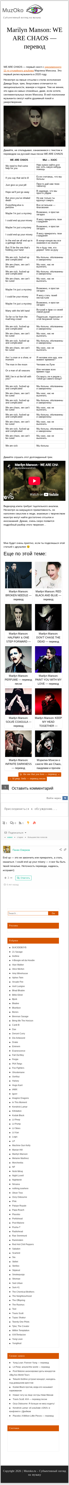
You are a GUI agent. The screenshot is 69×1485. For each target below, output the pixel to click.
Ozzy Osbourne (19, 1197)
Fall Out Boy (18, 1055)
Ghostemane (18, 1072)
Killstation (17, 1111)
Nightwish (17, 1180)
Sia (13, 1257)
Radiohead (17, 1231)
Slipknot (16, 1270)
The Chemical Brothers (23, 1292)
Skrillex (15, 1266)
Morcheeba (17, 1162)
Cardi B (15, 1025)
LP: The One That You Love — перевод (40, 774)
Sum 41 (16, 1287)
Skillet (15, 1261)
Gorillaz (16, 1076)
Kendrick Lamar (19, 1107)
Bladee (15, 1003)
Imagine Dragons (20, 1098)
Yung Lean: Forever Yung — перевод (31, 1363)
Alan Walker (18, 965)
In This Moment (19, 1102)
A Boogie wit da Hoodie (23, 960)
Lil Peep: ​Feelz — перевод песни (27, 778)
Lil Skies (16, 1128)
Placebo (16, 1214)
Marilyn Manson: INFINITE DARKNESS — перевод (18, 764)
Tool (14, 1309)
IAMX (14, 1089)
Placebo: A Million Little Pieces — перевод (33, 1416)
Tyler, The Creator (20, 1326)
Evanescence (18, 1051)
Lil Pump (16, 1124)
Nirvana (16, 1184)
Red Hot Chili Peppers (23, 1244)
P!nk (14, 1201)
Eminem (16, 1046)
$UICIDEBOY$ (19, 947)
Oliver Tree (17, 1193)
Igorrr (14, 1094)
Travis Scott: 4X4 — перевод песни (30, 1399)
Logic (15, 1137)
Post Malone (18, 1223)
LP (13, 1141)
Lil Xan (15, 1132)
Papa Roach (18, 1210)
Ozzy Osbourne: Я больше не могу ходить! (33, 1403)
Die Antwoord (18, 1038)
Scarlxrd (16, 1253)
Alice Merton (18, 969)
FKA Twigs (17, 1064)
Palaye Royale (19, 1206)
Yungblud (16, 1343)
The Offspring (18, 1300)
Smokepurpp (18, 1274)
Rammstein (17, 1240)
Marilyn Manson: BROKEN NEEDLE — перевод (18, 595)
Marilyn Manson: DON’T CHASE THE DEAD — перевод (48, 637)
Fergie (15, 1059)
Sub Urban (17, 1283)
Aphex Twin (17, 977)
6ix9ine (15, 956)
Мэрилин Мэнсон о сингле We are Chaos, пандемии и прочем (48, 764)
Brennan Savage (20, 1016)
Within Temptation (20, 1330)
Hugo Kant (17, 1085)
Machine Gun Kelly (21, 1145)
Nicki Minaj (17, 1171)
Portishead (17, 1218)
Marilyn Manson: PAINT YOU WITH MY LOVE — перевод (48, 679)
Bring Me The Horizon (22, 1020)
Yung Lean (17, 1339)
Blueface (16, 1008)
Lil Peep (16, 1119)
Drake (15, 1042)
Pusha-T (16, 1227)
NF (13, 1167)
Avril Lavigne (18, 986)
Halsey (15, 1081)
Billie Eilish (17, 995)
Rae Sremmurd (19, 1236)
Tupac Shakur (19, 1317)
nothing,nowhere (20, 1188)
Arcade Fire (17, 982)
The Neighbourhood (22, 1296)
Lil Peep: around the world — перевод (31, 1367)
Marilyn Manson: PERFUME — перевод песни (18, 679)
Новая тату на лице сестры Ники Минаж (33, 1395)
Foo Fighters (18, 1068)
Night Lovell (18, 1175)
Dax (14, 1029)
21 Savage (17, 952)
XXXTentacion (19, 1334)
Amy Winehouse (20, 973)
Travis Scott (17, 1313)
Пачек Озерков (21, 850)
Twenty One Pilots (20, 1322)
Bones (15, 1012)
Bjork (14, 999)
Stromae (16, 1279)
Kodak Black (18, 1115)
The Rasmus (18, 1304)
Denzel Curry (18, 1033)
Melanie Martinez (20, 1158)
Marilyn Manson (20, 1154)
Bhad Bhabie (18, 990)
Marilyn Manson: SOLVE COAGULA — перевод (18, 721)
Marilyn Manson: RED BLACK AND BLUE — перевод (48, 595)
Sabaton (16, 1249)
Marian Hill (17, 1150)
